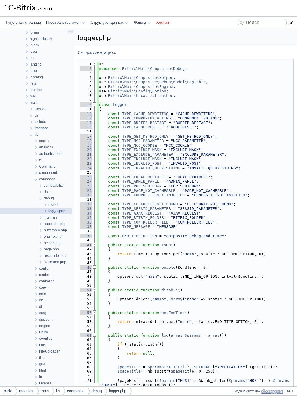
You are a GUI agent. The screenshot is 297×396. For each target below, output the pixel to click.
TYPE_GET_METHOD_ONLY (145, 136)
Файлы (140, 22)
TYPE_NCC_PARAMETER (143, 141)
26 (86, 177)
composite (75, 391)
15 (86, 127)
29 (86, 190)
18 (86, 141)
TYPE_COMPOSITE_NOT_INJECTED (153, 195)
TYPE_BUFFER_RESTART (144, 123)
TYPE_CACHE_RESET (140, 127)
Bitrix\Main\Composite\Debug (153, 68)
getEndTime (173, 312)
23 (86, 163)
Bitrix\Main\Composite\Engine (140, 86)
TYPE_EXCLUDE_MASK (142, 150)
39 (86, 236)
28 (86, 186)
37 (86, 226)
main (45, 391)
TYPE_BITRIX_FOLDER (143, 217)
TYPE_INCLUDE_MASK (142, 159)
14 (86, 123)
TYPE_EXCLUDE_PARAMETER (147, 154)
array (176, 299)
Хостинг (163, 22)
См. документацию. (97, 52)
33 (86, 208)
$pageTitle (129, 367)
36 (86, 222)
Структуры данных (107, 22)
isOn (166, 245)
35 (86, 217)
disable (170, 290)
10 (86, 104)
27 (86, 181)
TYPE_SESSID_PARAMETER (146, 208)
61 (86, 335)
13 (86, 118)
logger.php (117, 391)
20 (86, 150)
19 (86, 145)
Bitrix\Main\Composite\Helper (140, 77)
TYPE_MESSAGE (136, 226)
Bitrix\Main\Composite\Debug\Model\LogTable (157, 82)
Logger (120, 104)
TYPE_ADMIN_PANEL (140, 181)
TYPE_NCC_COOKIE (139, 145)
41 (86, 245)
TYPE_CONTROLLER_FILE (145, 222)
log (165, 335)
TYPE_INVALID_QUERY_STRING (151, 168)
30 (86, 195)
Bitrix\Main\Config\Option (137, 91)
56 (86, 312)
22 (86, 159)
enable (168, 267)
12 (86, 114)
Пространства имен (63, 22)
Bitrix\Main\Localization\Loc (140, 95)
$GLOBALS (203, 367)
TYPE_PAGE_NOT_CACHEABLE (148, 190)
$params (193, 335)
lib (58, 391)
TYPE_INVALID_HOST (142, 163)
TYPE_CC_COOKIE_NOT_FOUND (150, 204)
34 (86, 213)
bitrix (8, 391)
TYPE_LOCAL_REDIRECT (144, 177)
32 (86, 204)
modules (26, 391)
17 (86, 136)
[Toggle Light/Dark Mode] (291, 23)
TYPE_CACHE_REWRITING (145, 114)
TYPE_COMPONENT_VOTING (146, 118)
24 (86, 168)
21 (86, 154)
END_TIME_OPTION (139, 236)
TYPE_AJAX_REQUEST (142, 213)
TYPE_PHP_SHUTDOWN (142, 186)
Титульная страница (23, 22)
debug (97, 391)
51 (86, 290)
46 (86, 267)
